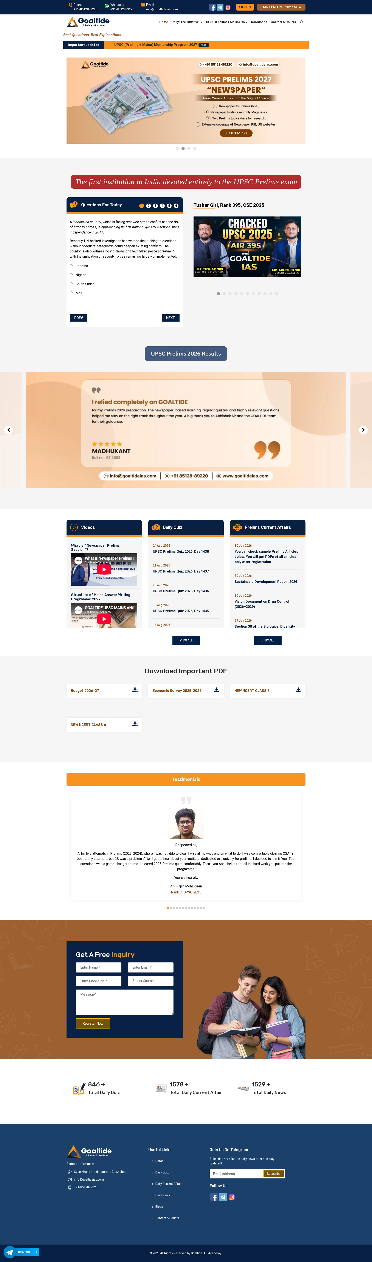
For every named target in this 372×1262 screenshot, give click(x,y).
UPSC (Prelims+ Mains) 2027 (226, 22)
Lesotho (81, 266)
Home (163, 22)
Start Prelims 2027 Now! (281, 7)
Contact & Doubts (283, 22)
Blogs (159, 1206)
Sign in (245, 7)
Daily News (162, 1195)
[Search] (301, 22)
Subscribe (274, 1173)
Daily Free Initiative (185, 22)
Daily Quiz (162, 1172)
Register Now (93, 1023)
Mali (78, 293)
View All (186, 640)
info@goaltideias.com (89, 1179)
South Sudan (84, 284)
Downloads (259, 22)
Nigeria (80, 275)
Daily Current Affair (168, 1184)
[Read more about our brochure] (135, 691)
